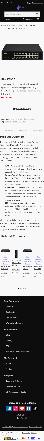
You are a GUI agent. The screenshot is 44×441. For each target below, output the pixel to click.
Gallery (9, 340)
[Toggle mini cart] (37, 19)
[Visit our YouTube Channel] (22, 408)
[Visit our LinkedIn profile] (9, 408)
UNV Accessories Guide (16, 392)
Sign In (9, 363)
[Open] (6, 19)
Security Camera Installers (17, 351)
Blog (8, 335)
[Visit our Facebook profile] (28, 408)
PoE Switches (10, 28)
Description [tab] (7, 131)
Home (3, 25)
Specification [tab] (23, 130)
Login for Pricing (22, 108)
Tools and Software (14, 381)
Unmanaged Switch (19, 122)
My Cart (9, 369)
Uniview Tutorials (13, 386)
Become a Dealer (37, 3)
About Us (10, 306)
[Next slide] (40, 265)
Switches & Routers (32, 25)
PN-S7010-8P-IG (16, 264)
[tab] (18, 288)
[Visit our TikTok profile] (35, 408)
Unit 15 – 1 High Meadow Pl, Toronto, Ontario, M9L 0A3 (22, 427)
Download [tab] (37, 130)
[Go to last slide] (4, 265)
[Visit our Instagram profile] (15, 408)
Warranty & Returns (14, 323)
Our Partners (11, 317)
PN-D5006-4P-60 (27, 267)
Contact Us (10, 312)
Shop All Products (15, 25)
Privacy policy (26, 433)
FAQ (7, 346)
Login (29, 3)
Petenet (8, 122)
